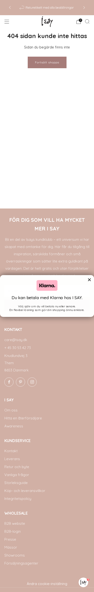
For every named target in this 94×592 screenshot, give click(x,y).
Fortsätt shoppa (47, 62)
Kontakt (11, 451)
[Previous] (10, 8)
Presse (10, 539)
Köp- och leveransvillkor (24, 490)
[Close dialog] (89, 280)
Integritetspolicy (17, 498)
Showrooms (14, 555)
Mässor (10, 547)
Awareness (13, 426)
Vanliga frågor (16, 474)
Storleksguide (16, 482)
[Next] (84, 8)
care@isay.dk (15, 339)
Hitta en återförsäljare (23, 418)
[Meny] (6, 21)
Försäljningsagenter (21, 563)
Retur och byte (16, 466)
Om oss (11, 410)
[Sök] (87, 21)
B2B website (14, 523)
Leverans (12, 459)
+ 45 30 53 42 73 (17, 347)
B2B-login (12, 531)
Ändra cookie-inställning (47, 583)
